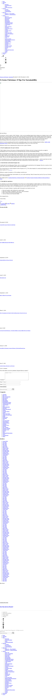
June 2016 (5, 579)
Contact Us (5, 612)
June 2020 (5, 525)
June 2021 (5, 511)
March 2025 (5, 460)
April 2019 (5, 541)
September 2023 (6, 481)
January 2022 (5, 503)
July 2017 (4, 564)
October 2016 (5, 575)
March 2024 (5, 474)
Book (6, 6)
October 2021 (5, 507)
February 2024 (5, 475)
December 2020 (6, 518)
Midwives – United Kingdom (10, 14)
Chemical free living (8, 23)
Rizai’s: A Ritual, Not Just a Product (5, 295)
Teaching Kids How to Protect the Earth (16, 177)
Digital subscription (8, 7)
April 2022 (5, 500)
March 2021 (5, 515)
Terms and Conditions (7, 613)
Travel (6, 50)
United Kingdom (8, 11)
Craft (6, 25)
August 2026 (5, 441)
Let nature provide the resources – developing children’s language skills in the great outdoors (15, 330)
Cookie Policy (5, 615)
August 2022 (5, 495)
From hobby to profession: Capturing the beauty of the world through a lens (12, 348)
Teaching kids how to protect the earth (6, 260)
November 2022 (6, 492)
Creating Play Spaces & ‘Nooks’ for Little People (7, 224)
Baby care (7, 16)
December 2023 (6, 477)
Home (4, 1)
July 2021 (4, 510)
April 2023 (5, 486)
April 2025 (5, 459)
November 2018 (6, 546)
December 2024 (6, 464)
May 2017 (5, 567)
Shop (3, 3)
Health (6, 34)
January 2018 (5, 558)
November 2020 (6, 519)
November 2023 (6, 478)
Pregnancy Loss (8, 46)
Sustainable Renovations (9, 49)
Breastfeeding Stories (9, 22)
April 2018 (5, 554)
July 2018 (4, 551)
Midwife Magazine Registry (10, 39)
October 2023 (5, 479)
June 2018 (5, 552)
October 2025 (5, 452)
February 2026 (5, 448)
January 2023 (5, 490)
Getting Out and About (9, 33)
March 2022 (5, 501)
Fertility (6, 31)
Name (1, 382)
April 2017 (5, 568)
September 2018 (6, 549)
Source (41, 160)
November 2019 (6, 533)
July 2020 (4, 524)
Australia (6, 9)
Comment (2, 379)
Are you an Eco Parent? (6, 606)
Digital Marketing (8, 26)
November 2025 (6, 451)
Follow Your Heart (8, 32)
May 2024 (5, 471)
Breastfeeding (7, 21)
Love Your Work (8, 38)
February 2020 (5, 529)
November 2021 (6, 506)
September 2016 (6, 576)
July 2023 (4, 483)
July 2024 (4, 469)
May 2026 (5, 444)
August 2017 (5, 563)
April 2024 (5, 473)
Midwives (4, 12)
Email (1, 384)
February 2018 (5, 557)
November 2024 (6, 465)
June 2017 (5, 566)
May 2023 (5, 485)
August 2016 (5, 577)
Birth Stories (7, 20)
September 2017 (6, 562)
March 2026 (5, 447)
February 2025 (5, 461)
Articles (4, 15)
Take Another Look (3, 277)
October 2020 (5, 520)
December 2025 (6, 450)
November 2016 (6, 574)
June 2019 (5, 538)
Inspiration (7, 36)
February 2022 (5, 502)
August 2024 (5, 468)
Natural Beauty (7, 40)
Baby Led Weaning (8, 17)
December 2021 (6, 504)
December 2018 (6, 545)
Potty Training (5, 427)
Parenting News (8, 43)
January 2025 (5, 462)
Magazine (6, 4)
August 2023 (5, 482)
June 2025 (5, 457)
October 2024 (5, 466)
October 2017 (5, 561)
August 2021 (5, 509)
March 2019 (5, 542)
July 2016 (4, 578)
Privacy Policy (5, 614)
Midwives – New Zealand (9, 13)
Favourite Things (8, 30)
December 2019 (6, 532)
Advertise (4, 2)
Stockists (4, 8)
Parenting (6, 42)
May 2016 (5, 580)
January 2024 (5, 476)
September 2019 (6, 535)
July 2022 (4, 496)
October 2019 (5, 534)
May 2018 (5, 553)
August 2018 (5, 550)
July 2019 (4, 537)
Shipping (4, 616)
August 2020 (5, 523)
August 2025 (5, 454)
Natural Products (8, 41)
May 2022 (5, 499)
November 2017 (6, 560)
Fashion (6, 29)
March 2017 (5, 569)
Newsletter (4, 52)
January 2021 (5, 517)
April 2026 (5, 445)
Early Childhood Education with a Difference (7, 242)
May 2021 (5, 512)
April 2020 (5, 527)
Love (6, 37)
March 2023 (5, 487)
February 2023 (5, 489)
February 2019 (5, 543)
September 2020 (6, 521)
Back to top (2, 631)
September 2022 (6, 494)
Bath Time (7, 19)
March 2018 (5, 555)
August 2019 (5, 536)
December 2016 (6, 572)
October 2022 (5, 493)
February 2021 (5, 516)
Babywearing (7, 18)
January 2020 (5, 530)
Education (7, 27)
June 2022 (5, 498)
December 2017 (6, 559)
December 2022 (6, 491)
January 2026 (5, 449)
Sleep (6, 48)
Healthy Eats (7, 35)
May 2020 (5, 526)
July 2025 (4, 456)
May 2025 (5, 458)
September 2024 (6, 467)
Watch (6, 51)
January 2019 (5, 544)
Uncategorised (5, 435)
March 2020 (5, 528)
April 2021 (5, 513)
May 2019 (5, 540)
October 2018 (5, 547)
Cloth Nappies (7, 24)
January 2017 (5, 571)
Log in (4, 53)
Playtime (6, 44)
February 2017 (5, 570)
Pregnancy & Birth (8, 45)
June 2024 (5, 470)
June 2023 (5, 484)
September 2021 (6, 508)
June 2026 (5, 443)
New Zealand (7, 10)
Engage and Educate (8, 28)
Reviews (6, 47)
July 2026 (4, 442)
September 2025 (6, 453)
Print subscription (8, 5)
